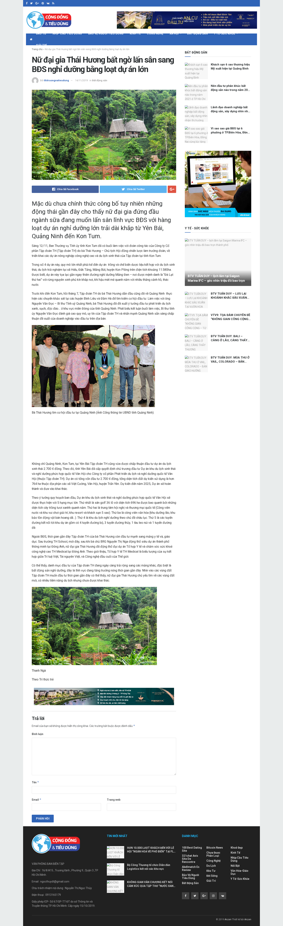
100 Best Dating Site (192, 849)
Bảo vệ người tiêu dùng (106, 33)
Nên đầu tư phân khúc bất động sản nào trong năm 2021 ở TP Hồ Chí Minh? (231, 90)
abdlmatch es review (190, 868)
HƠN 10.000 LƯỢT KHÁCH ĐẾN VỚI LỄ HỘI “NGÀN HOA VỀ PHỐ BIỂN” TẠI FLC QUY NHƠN (151, 851)
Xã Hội (174, 33)
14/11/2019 (81, 80)
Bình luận (37, 734)
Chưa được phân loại (213, 854)
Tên (35, 782)
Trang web (113, 799)
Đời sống (212, 875)
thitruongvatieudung (56, 80)
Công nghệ (155, 33)
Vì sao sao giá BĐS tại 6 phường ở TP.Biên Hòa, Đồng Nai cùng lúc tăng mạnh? (230, 132)
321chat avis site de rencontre (190, 858)
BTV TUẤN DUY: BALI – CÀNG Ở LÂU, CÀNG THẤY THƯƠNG (229, 340)
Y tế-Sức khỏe (224, 33)
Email (36, 799)
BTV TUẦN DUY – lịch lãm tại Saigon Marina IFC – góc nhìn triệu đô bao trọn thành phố (216, 280)
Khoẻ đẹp (237, 847)
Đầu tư (41, 33)
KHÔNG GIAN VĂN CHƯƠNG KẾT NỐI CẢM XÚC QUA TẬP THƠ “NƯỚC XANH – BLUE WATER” (151, 886)
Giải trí (41, 45)
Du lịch (211, 865)
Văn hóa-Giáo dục (239, 872)
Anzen (227, 919)
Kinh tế (135, 33)
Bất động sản (197, 33)
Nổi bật (235, 865)
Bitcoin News (214, 847)
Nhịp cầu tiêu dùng (67, 33)
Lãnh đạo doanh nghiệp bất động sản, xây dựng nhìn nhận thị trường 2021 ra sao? (231, 111)
